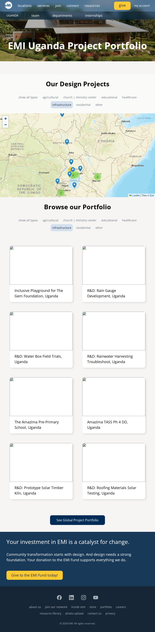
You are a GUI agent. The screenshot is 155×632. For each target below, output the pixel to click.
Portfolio (106, 607)
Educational (109, 97)
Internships (94, 15)
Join (58, 5)
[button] (62, 114)
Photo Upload (74, 613)
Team (35, 15)
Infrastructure (61, 105)
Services (43, 5)
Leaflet (136, 195)
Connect (73, 5)
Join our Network (56, 607)
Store (92, 607)
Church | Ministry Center (79, 97)
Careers (121, 607)
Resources (92, 5)
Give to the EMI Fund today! (34, 575)
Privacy (110, 613)
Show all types (28, 97)
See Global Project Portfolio (77, 520)
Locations (25, 5)
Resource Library (50, 613)
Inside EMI (78, 607)
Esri (152, 195)
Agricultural (50, 97)
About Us (35, 607)
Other (99, 105)
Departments (62, 15)
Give (122, 5)
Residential (83, 105)
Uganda (12, 15)
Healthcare (129, 97)
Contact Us (95, 613)
